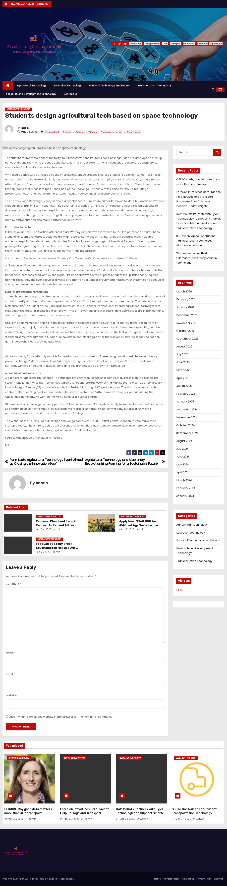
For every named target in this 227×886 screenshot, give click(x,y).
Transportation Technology (155, 85)
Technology (135, 43)
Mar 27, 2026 (183, 819)
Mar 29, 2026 (72, 819)
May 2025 (182, 370)
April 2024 (182, 472)
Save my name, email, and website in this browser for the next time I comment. (60, 717)
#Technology (133, 132)
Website (11, 695)
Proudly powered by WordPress (19, 878)
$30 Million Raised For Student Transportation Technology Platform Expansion (195, 240)
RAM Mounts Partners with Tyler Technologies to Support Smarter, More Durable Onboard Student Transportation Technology (141, 815)
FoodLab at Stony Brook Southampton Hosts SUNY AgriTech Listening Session (57, 548)
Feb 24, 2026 (44, 529)
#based (67, 132)
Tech (165, 43)
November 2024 (186, 417)
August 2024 (184, 441)
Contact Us (70, 94)
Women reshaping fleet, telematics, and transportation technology (196, 258)
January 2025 (185, 401)
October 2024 (185, 425)
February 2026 (185, 299)
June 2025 (183, 362)
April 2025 (182, 378)
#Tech (118, 132)
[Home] (7, 85)
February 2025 (185, 394)
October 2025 (185, 331)
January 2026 (185, 307)
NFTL (179, 590)
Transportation (152, 43)
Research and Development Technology (31, 94)
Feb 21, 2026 (43, 552)
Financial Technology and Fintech (109, 85)
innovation (188, 43)
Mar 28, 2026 (128, 819)
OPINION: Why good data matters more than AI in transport (28, 811)
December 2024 (187, 409)
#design (79, 132)
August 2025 (184, 346)
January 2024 (185, 496)
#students (106, 132)
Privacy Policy (204, 878)
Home (157, 878)
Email (10, 674)
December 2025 (187, 315)
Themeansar (66, 878)
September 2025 (187, 339)
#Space (92, 132)
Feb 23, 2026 (126, 529)
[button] (213, 90)
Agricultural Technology (32, 85)
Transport (175, 43)
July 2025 (182, 354)
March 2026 (184, 291)
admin (25, 127)
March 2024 (184, 480)
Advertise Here (172, 878)
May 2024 (182, 464)
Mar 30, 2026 (16, 819)
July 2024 (182, 449)
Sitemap (218, 878)
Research (202, 43)
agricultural (216, 43)
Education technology (67, 85)
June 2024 (183, 456)
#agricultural (52, 132)
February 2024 (185, 488)
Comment (13, 584)
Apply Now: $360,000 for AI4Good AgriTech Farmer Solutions (139, 525)
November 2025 (186, 323)
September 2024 (187, 433)
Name (11, 653)
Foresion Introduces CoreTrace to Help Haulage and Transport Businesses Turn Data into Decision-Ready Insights (85, 815)
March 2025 (184, 386)
